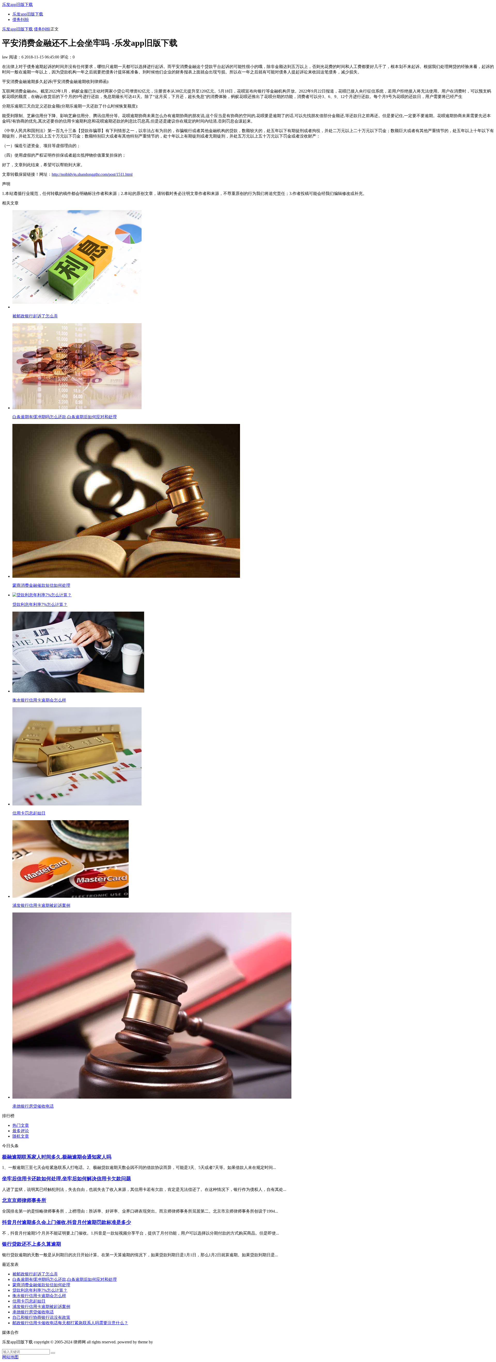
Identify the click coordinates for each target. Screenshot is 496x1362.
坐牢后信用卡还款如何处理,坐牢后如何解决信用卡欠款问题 (66, 1178)
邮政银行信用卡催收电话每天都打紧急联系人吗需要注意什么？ (70, 1323)
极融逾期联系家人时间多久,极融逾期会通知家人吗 (56, 1157)
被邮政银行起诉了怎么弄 (35, 1274)
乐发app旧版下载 (17, 4)
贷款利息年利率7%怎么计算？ (39, 1290)
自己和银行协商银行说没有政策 (41, 1317)
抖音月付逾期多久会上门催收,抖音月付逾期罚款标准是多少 (66, 1222)
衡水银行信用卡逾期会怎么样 (39, 1295)
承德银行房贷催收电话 (33, 1312)
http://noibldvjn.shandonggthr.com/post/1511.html (92, 174)
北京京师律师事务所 (24, 1200)
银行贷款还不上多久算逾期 (31, 1244)
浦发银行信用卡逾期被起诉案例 (41, 1306)
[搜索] (53, 1353)
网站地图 (10, 1357)
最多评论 (20, 1131)
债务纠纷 (20, 19)
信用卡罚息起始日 (28, 1301)
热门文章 (20, 1125)
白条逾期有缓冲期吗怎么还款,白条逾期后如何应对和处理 (64, 1279)
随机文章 (20, 1136)
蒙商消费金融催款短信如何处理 (41, 1285)
